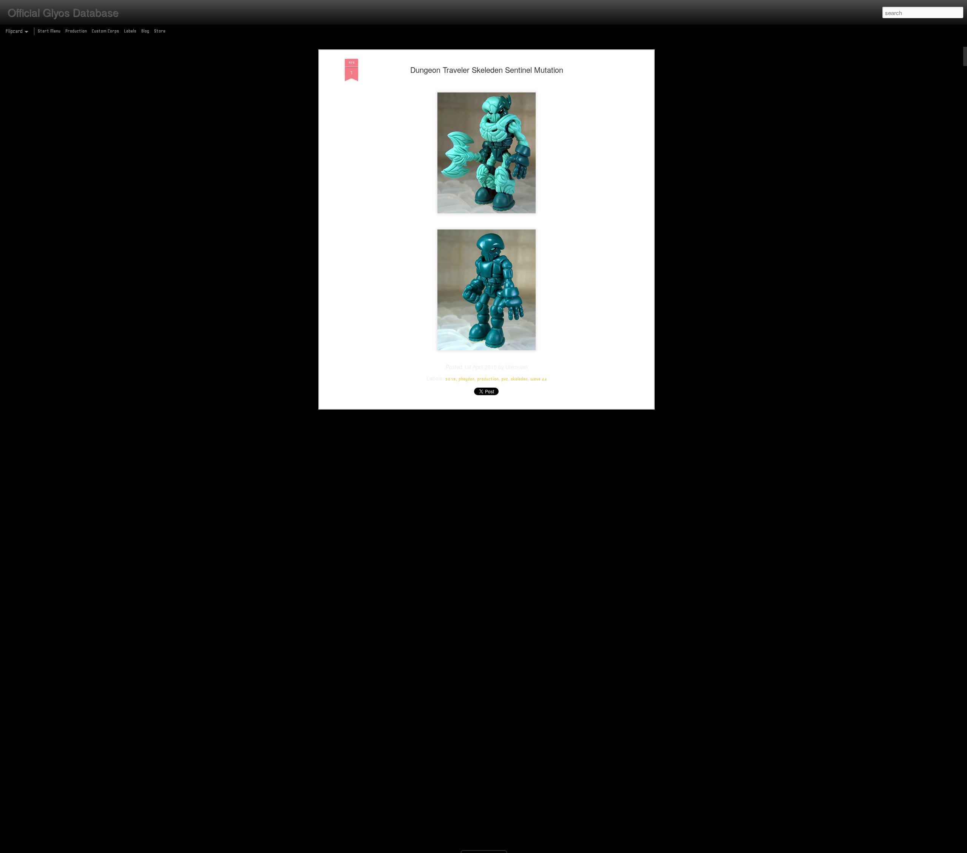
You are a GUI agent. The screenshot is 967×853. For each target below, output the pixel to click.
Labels (130, 31)
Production (76, 31)
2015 (450, 379)
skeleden (519, 379)
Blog (145, 31)
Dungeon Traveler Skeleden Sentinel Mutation (486, 69)
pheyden (466, 379)
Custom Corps (105, 31)
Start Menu (49, 31)
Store (159, 31)
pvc (504, 379)
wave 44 (538, 379)
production (488, 379)
